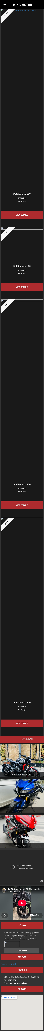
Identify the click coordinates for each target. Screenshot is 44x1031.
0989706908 (12, 980)
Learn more (22, 950)
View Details (22, 215)
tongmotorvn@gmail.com (18, 983)
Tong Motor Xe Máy (9, 964)
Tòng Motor (22, 5)
